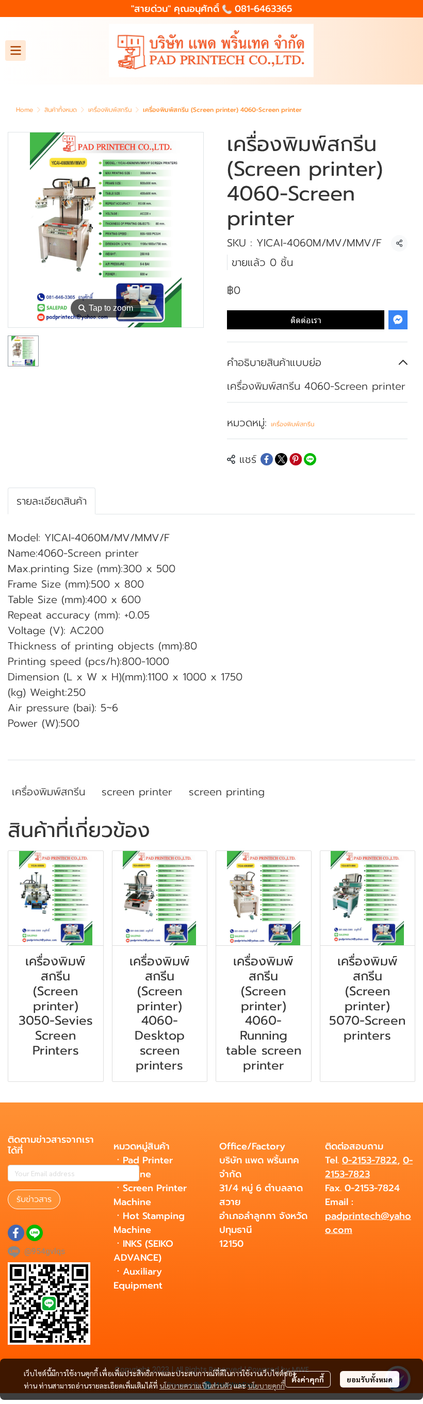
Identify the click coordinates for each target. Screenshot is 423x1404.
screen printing (227, 791)
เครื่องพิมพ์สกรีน (110, 109)
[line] (34, 1233)
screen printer (137, 791)
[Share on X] (281, 459)
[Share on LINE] (310, 459)
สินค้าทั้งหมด (60, 109)
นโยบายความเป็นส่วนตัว (195, 1385)
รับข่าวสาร (34, 1199)
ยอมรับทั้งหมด (370, 1379)
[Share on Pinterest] (295, 459)
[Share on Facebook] (267, 459)
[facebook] (16, 1233)
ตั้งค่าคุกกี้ (307, 1379)
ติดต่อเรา (305, 319)
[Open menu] (15, 50)
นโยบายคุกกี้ (266, 1385)
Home (24, 109)
